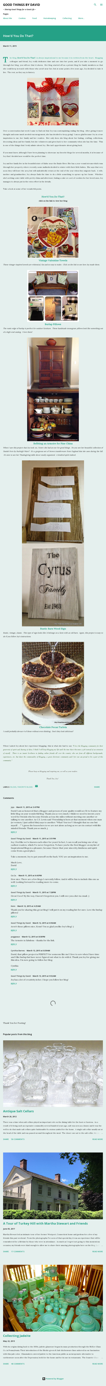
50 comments (17, 1139)
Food (34, 18)
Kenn (13, 906)
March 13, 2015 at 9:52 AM (44, 976)
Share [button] (97, 787)
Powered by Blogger (54, 1378)
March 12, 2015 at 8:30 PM (33, 936)
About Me (7, 18)
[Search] (95, 4)
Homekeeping (49, 18)
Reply (14, 832)
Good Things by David (21, 4)
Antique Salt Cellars (18, 1111)
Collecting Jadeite (17, 1335)
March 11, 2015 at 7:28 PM (44, 892)
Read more (97, 1139)
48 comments (17, 1364)
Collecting (67, 18)
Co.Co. (14, 875)
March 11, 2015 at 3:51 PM (44, 838)
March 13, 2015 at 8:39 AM (38, 950)
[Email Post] (36, 787)
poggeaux (15, 936)
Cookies (22, 18)
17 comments (17, 1251)
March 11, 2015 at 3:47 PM (28, 807)
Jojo (12, 807)
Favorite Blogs (25, 787)
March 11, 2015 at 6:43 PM (30, 875)
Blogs (13, 787)
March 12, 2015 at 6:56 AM (44, 923)
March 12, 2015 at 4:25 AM (29, 906)
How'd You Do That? (53, 196)
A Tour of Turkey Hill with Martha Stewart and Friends (45, 1223)
